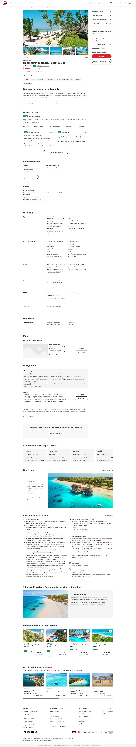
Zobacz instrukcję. (31, 531)
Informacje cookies (58, 738)
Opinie (80, 724)
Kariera (30, 738)
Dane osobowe (54, 724)
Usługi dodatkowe (55, 716)
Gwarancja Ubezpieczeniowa (58, 726)
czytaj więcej (26, 99)
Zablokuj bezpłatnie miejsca (101, 61)
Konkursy (81, 719)
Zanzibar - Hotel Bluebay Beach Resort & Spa (56, 630)
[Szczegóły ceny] (39, 68)
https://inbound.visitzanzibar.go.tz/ (43, 552)
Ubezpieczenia (54, 714)
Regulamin (96, 745)
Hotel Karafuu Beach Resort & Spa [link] (49, 7)
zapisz (86, 57)
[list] (31, 120)
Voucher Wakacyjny (84, 714)
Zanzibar (38, 7)
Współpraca (37, 738)
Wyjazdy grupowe (83, 716)
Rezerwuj (101, 56)
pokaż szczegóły (53, 354)
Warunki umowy (54, 711)
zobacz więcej (109, 515)
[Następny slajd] (88, 126)
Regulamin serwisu (46, 738)
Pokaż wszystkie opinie (56, 152)
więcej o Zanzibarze (107, 470)
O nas (24, 738)
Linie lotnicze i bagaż (56, 719)
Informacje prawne (69, 738)
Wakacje (25, 7)
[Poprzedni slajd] (23, 604)
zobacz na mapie (31, 177)
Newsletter (81, 721)
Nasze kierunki (31, 7)
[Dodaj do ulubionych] (42, 631)
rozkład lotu (95, 41)
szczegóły (105, 52)
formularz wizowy (46, 536)
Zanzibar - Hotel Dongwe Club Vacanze (102, 629)
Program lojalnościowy (85, 711)
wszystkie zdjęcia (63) (32, 43)
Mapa (30, 60)
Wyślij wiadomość (56, 433)
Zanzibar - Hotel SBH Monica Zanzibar (79, 629)
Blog (104, 714)
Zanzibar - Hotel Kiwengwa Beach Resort (32, 630)
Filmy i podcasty (108, 711)
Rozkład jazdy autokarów (57, 721)
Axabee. (50, 740)
